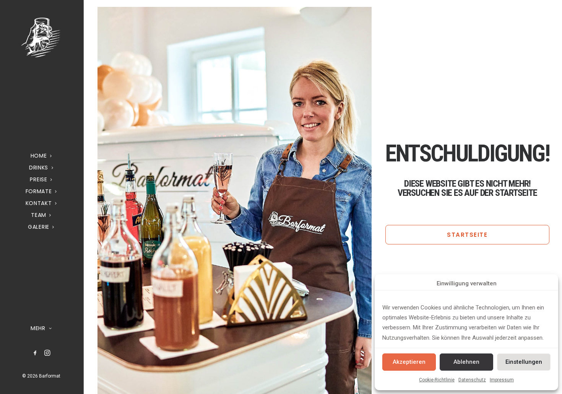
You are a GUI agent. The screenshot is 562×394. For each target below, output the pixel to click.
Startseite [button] (467, 235)
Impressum (502, 380)
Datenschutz (472, 380)
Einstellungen (523, 361)
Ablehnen (466, 361)
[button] (35, 353)
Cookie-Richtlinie (437, 380)
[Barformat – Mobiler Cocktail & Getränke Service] (41, 37)
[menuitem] (35, 353)
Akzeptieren (409, 361)
